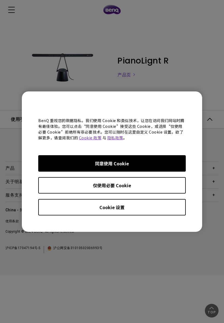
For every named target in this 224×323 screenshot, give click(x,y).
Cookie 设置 (112, 207)
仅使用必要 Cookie (112, 185)
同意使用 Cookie (112, 163)
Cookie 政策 (90, 137)
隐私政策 (115, 137)
